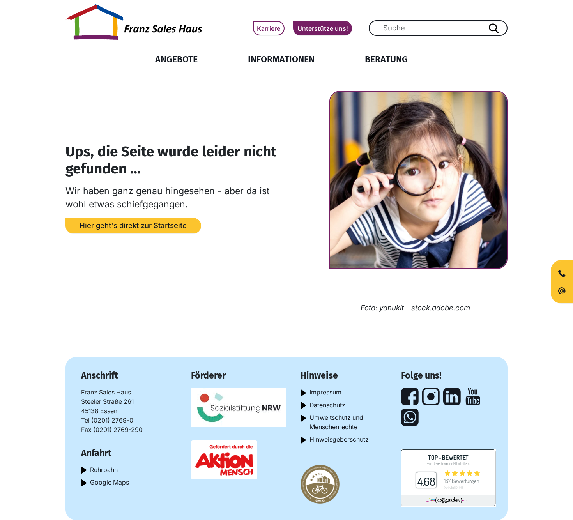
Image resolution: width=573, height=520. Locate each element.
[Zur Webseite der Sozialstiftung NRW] (238, 406)
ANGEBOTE (176, 59)
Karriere (268, 28)
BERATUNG (386, 59)
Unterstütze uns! (322, 28)
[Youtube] (473, 396)
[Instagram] (431, 396)
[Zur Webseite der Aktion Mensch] (224, 459)
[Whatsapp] (410, 417)
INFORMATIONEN (281, 59)
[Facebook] (410, 396)
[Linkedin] (452, 396)
